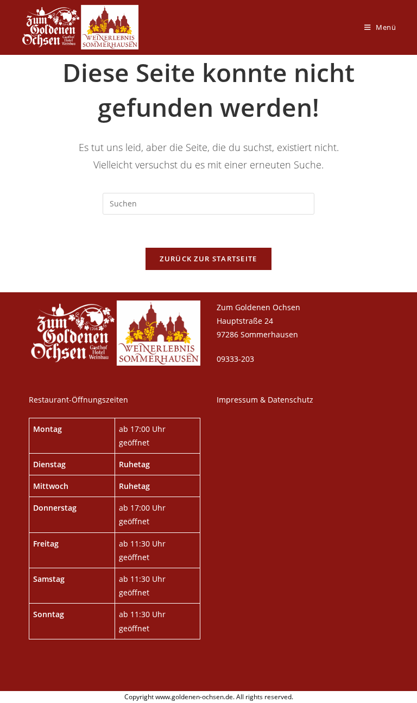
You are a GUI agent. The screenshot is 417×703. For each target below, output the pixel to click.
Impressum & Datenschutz (265, 399)
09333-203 (235, 359)
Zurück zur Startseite (208, 258)
